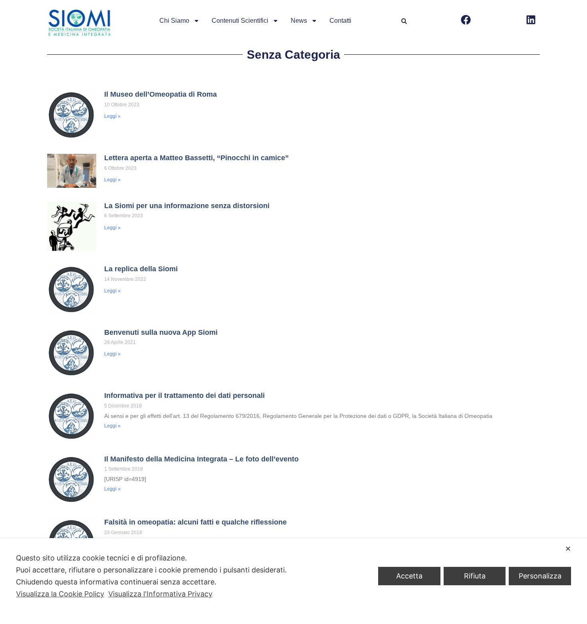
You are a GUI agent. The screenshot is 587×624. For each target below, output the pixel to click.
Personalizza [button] (540, 576)
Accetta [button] (409, 576)
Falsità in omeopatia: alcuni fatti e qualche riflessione (195, 522)
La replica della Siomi (141, 269)
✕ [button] (568, 549)
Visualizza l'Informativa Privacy (160, 594)
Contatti (340, 20)
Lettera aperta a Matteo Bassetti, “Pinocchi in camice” (196, 158)
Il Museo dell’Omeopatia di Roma (160, 94)
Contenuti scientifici (240, 20)
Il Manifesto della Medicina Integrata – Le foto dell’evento (201, 459)
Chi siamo (174, 20)
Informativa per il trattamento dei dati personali (184, 395)
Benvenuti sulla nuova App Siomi (161, 332)
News (299, 20)
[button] (404, 21)
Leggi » (112, 116)
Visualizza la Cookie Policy (60, 594)
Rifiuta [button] (475, 576)
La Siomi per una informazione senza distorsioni (187, 206)
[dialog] (293, 581)
